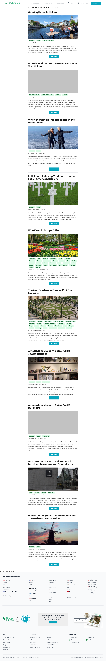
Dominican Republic (11, 592)
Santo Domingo (7, 596)
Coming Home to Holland (43, 12)
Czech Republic (58, 321)
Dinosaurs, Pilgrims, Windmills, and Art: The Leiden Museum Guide (52, 517)
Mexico (71, 580)
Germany (34, 589)
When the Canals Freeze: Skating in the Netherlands (51, 121)
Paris (59, 263)
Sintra (68, 589)
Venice (31, 267)
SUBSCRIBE (96, 3)
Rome (31, 265)
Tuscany (72, 265)
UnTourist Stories (48, 40)
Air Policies (32, 642)
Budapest (51, 582)
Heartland (47, 261)
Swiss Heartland (92, 582)
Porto (68, 587)
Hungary (53, 580)
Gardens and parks (47, 94)
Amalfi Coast (52, 592)
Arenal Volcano (7, 587)
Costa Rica (8, 585)
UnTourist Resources (35, 640)
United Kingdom (94, 587)
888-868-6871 (84, 3)
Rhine (73, 263)
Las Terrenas (6, 594)
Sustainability (7, 647)
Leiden (39, 40)
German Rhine (33, 591)
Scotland (38, 265)
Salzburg (38, 328)
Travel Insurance (34, 647)
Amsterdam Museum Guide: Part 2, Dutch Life (49, 406)
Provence (66, 263)
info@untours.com (34, 658)
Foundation (6, 640)
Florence (32, 261)
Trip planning (63, 265)
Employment (50, 647)
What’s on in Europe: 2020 (43, 230)
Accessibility (50, 645)
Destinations (35, 3)
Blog (4, 645)
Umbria (50, 599)
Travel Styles (48, 3)
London (31, 263)
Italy (68, 261)
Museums (46, 382)
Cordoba (67, 258)
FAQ (48, 640)
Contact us (60, 3)
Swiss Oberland (92, 584)
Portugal (72, 585)
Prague (71, 326)
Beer (60, 258)
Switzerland (52, 265)
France (39, 261)
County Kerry (52, 587)
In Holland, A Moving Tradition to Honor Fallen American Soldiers (51, 178)
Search (72, 3)
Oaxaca (69, 582)
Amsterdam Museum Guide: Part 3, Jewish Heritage (49, 352)
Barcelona (53, 258)
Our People (6, 642)
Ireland (62, 261)
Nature (50, 326)
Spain (45, 265)
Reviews (49, 637)
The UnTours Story (9, 637)
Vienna (38, 267)
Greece (33, 594)
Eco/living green (34, 94)
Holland (31, 40)
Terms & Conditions (22, 658)
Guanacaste (6, 589)
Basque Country (71, 598)
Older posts (10, 571)
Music (38, 263)
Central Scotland (92, 591)
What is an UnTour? (35, 637)
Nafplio (44, 263)
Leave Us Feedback (52, 642)
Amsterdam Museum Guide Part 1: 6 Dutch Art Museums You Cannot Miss (50, 463)
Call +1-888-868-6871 (9, 658)
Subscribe (53, 622)
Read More (54, 56)
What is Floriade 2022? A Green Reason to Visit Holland (52, 65)
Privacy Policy (99, 658)
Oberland (52, 263)
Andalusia (32, 258)
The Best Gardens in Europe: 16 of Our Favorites (50, 292)
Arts (39, 258)
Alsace (31, 582)
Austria (45, 258)
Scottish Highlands (93, 593)
